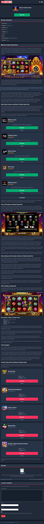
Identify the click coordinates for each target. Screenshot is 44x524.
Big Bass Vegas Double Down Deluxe (18, 443)
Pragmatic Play (26, 9)
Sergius (22, 473)
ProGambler (4, 522)
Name (2, 503)
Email (2, 507)
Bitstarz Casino (12, 119)
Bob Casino (11, 167)
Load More (22, 197)
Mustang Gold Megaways (15, 389)
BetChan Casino (12, 182)
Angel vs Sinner (12, 407)
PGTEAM (16, 522)
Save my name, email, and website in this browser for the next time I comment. (17, 513)
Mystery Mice (11, 425)
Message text (4, 488)
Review (22, 130)
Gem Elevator (11, 371)
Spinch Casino (12, 151)
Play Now (22, 14)
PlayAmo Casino (12, 135)
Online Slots (9, 23)
